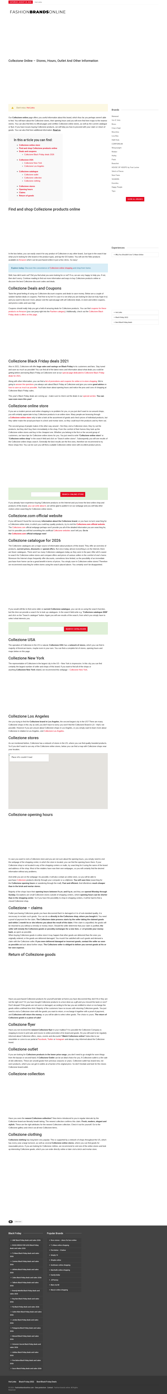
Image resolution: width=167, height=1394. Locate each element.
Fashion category (57, 311)
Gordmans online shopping (60, 1265)
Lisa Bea (115, 136)
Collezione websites (61, 530)
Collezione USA (26, 160)
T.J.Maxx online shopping (60, 1245)
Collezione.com (18, 527)
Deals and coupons (28, 151)
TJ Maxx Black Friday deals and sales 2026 (24, 1254)
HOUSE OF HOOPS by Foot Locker (125, 167)
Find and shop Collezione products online (38, 148)
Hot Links (38, 2)
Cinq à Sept (116, 128)
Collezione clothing (32, 181)
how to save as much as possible (22, 387)
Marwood (115, 116)
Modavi (114, 152)
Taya (113, 191)
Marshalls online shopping (60, 1270)
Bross (114, 124)
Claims (22, 192)
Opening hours (26, 189)
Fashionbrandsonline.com (24, 1388)
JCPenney (54, 1280)
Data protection (40, 1388)
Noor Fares (116, 175)
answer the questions (25, 384)
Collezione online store (29, 145)
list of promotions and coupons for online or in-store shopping (71, 381)
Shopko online (56, 1260)
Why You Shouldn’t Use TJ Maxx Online (129, 255)
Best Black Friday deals (123, 322)
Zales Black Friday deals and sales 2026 (26, 1278)
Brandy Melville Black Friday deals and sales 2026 (25, 1292)
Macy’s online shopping (59, 1290)
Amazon (22, 260)
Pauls (114, 160)
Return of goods (26, 195)
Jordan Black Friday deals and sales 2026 (24, 1321)
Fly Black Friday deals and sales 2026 (25, 1307)
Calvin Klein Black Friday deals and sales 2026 (26, 1313)
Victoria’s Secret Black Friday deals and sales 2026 (25, 1345)
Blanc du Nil (55, 1285)
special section (89, 396)
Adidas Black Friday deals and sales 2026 (24, 1353)
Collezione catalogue (28, 171)
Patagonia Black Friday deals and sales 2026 (25, 1329)
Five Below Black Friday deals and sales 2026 (25, 1362)
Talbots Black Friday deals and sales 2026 (24, 1284)
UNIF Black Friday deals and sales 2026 (26, 1240)
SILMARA (115, 179)
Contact (50, 1388)
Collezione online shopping (61, 268)
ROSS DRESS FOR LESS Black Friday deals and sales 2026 (24, 1246)
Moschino (115, 132)
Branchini (115, 163)
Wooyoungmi (116, 148)
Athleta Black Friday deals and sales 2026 (24, 1271)
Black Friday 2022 (121, 317)
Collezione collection (33, 178)
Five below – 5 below (58, 1250)
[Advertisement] (83, 37)
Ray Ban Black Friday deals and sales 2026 (24, 1300)
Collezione (21, 880)
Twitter (50, 1039)
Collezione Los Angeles (34, 166)
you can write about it (37, 506)
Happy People (117, 187)
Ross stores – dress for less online (63, 1240)
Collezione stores (27, 186)
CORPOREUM (117, 144)
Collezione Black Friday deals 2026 (39, 154)
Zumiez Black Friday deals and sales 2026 (24, 1263)
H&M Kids (115, 140)
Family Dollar (55, 1275)
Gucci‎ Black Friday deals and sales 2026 (26, 1368)
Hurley (114, 156)
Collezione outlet (31, 174)
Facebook (42, 1039)
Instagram (60, 1039)
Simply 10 (54, 1255)
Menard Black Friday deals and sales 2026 (24, 1337)
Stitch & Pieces (118, 171)
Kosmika (115, 183)
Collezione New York (33, 163)
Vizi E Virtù (116, 120)
